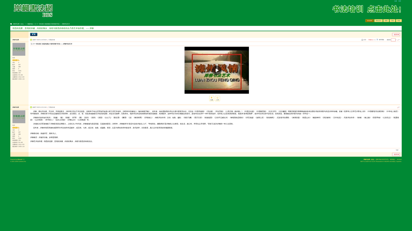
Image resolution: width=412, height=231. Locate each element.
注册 (395, 1)
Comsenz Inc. (22, 161)
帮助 (399, 20)
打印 (365, 40)
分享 (217, 100)
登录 (399, 1)
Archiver (399, 159)
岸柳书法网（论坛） (19, 24)
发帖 (34, 34)
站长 (13, 57)
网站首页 (378, 20)
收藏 (211, 100)
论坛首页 (369, 20)
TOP (397, 150)
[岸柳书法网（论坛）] (33, 19)
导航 (392, 20)
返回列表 (396, 34)
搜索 (386, 20)
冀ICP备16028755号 (382, 159)
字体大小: (371, 40)
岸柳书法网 (15, 40)
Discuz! (20, 159)
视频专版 (30, 24)
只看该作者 (51, 40)
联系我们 (392, 159)
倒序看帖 (381, 39)
